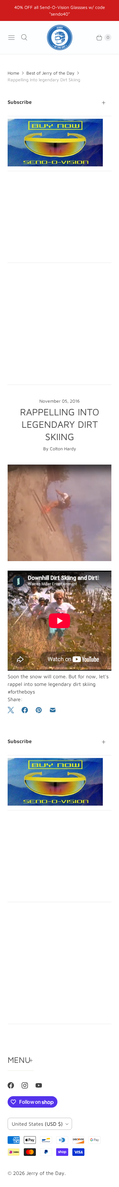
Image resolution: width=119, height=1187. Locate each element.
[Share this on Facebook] (25, 710)
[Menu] (11, 37)
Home (13, 73)
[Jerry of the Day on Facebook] (15, 1085)
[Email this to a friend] (53, 710)
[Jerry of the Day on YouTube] (43, 1085)
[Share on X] (13, 710)
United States (37, 1124)
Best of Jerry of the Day (50, 73)
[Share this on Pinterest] (39, 710)
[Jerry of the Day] (59, 37)
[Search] (24, 37)
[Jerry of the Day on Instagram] (29, 1085)
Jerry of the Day (45, 1173)
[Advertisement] (59, 217)
